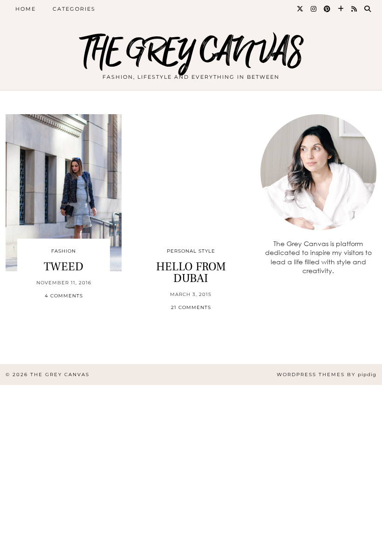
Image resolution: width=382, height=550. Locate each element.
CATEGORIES (74, 9)
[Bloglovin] (341, 9)
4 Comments (64, 296)
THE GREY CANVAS (191, 52)
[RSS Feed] (354, 9)
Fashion (63, 251)
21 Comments (191, 307)
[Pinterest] (327, 9)
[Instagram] (314, 9)
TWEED (63, 266)
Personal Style (191, 251)
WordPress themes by (326, 374)
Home (25, 9)
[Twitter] (300, 9)
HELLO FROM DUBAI (191, 272)
